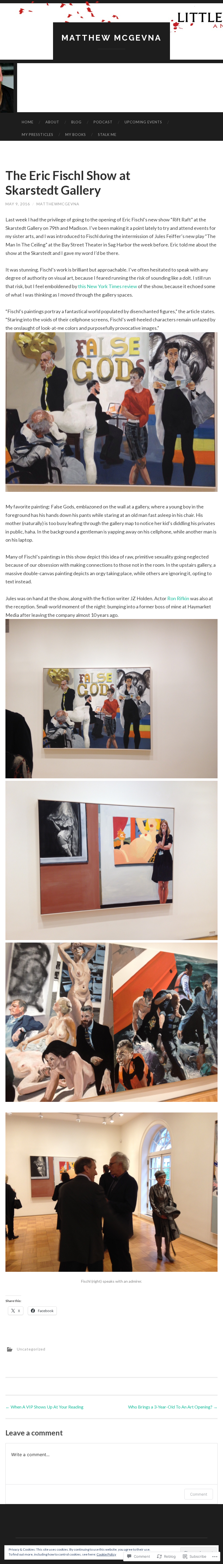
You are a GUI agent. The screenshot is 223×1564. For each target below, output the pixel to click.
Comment (198, 1494)
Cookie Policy (106, 1554)
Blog (76, 122)
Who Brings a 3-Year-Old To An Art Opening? (173, 1406)
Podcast (103, 122)
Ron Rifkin (178, 598)
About (52, 122)
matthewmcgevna (57, 204)
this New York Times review (108, 286)
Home (27, 122)
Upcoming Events (143, 122)
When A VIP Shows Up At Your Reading (44, 1406)
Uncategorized (31, 1348)
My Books (75, 134)
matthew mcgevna (111, 37)
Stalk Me (107, 134)
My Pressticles (37, 134)
